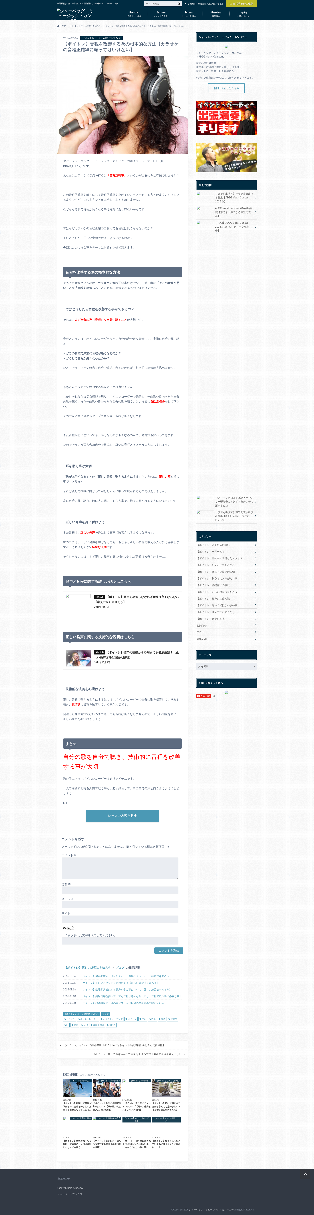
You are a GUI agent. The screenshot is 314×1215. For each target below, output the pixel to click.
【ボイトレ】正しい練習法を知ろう (87, 967)
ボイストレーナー (89, 1019)
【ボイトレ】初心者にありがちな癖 (217, 578)
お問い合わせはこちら (226, 88)
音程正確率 (98, 1025)
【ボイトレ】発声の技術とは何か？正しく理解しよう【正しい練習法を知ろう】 (126, 976)
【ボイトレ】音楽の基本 (211, 618)
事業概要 (216, 13)
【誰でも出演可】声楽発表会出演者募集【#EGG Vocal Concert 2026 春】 (234, 516)
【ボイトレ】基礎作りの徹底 (213, 585)
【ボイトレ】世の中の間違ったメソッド (219, 558)
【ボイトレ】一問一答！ (211, 551)
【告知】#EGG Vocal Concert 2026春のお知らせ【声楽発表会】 (232, 226)
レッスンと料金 (189, 13)
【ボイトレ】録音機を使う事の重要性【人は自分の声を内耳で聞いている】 (123, 1002)
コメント (69, 855)
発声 (76, 1025)
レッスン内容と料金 (122, 816)
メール (68, 898)
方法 (163, 1019)
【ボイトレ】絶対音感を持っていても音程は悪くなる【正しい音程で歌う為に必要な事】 (131, 996)
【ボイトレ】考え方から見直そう (216, 611)
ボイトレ (132, 1019)
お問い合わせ (243, 13)
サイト (66, 913)
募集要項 (202, 638)
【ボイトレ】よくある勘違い (213, 544)
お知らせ (202, 625)
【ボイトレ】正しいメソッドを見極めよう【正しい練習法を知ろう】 (119, 982)
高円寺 (112, 1025)
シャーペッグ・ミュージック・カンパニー (211, 1209)
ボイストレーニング (113, 1019)
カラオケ (70, 1019)
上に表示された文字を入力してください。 (89, 935)
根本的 (174, 1019)
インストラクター (162, 13)
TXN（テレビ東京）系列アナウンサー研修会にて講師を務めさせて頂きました (234, 501)
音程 (85, 1025)
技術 (144, 1019)
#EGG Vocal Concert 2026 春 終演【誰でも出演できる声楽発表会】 (233, 212)
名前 (66, 884)
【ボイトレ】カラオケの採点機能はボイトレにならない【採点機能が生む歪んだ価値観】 (114, 1045)
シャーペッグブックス (69, 1194)
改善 (153, 1019)
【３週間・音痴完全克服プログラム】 (205, 3)
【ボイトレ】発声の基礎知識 (213, 598)
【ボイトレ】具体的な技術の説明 (216, 571)
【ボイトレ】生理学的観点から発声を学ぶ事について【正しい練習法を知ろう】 (126, 989)
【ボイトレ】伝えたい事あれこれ (216, 565)
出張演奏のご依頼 (243, 3)
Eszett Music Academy (70, 1187)
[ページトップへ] (305, 1174)
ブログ (120, 967)
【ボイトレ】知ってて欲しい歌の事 (217, 605)
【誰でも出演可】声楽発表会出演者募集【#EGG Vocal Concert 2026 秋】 (234, 197)
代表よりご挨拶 (134, 13)
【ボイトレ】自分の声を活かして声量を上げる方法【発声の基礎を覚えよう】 (137, 1054)
